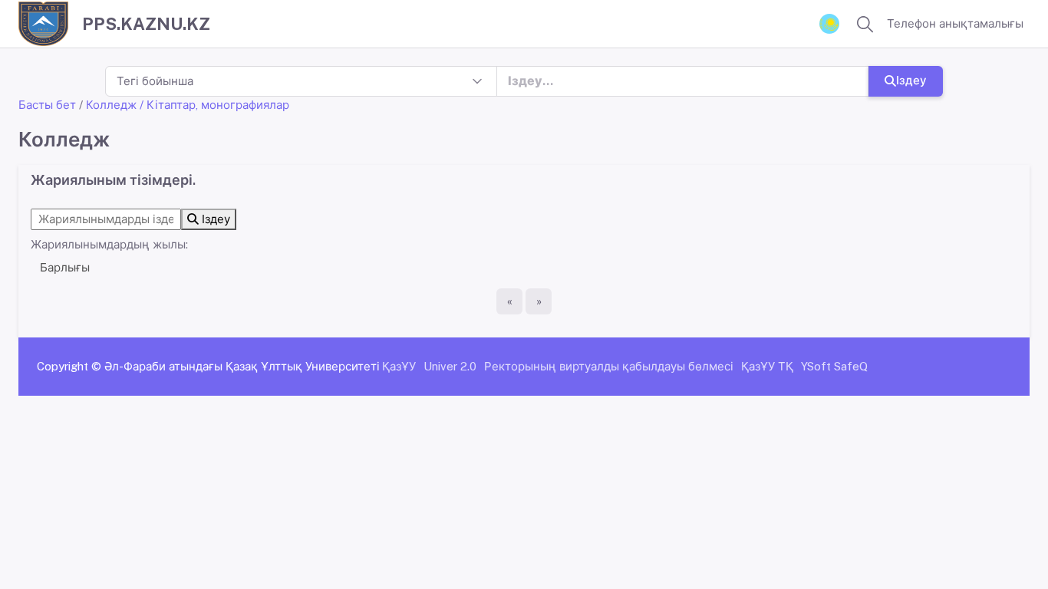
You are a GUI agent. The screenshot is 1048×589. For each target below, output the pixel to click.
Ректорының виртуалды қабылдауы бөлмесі (608, 366)
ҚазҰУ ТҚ (767, 366)
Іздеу (911, 80)
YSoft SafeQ (834, 366)
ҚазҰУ (399, 366)
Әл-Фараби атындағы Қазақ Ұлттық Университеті (242, 366)
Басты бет (47, 104)
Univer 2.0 (449, 366)
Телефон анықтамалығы (955, 23)
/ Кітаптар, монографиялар (214, 104)
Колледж (111, 104)
